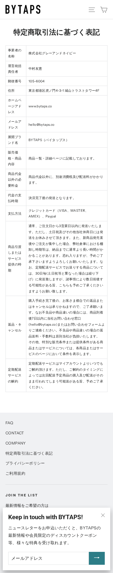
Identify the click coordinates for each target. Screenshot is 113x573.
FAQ (9, 422)
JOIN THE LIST (21, 495)
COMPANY (15, 443)
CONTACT (14, 433)
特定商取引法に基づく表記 (29, 453)
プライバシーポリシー (25, 463)
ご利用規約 (15, 473)
